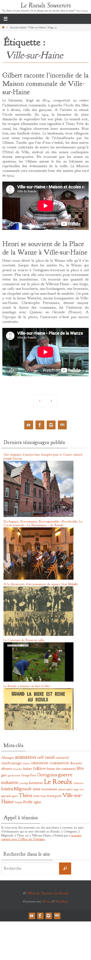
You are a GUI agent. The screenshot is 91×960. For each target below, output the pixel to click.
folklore (39, 768)
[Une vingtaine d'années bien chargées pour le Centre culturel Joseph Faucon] (39, 516)
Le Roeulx (58, 781)
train (36, 795)
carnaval (62, 757)
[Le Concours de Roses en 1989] (39, 681)
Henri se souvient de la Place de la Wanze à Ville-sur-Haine (45, 248)
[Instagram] (51, 425)
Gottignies (47, 775)
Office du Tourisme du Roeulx (47, 893)
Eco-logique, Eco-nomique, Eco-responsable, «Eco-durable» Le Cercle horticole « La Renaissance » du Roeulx (43, 523)
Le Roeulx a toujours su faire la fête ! (27, 686)
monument (49, 789)
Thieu (25, 795)
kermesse (36, 782)
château (26, 763)
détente (6, 768)
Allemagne (7, 758)
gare (4, 775)
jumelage (23, 783)
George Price (28, 775)
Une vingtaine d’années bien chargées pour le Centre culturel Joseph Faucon (43, 456)
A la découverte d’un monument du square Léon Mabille (41, 584)
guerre (65, 774)
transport (54, 795)
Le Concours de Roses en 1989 (24, 640)
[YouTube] (28, 425)
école (28, 802)
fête (80, 768)
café (40, 757)
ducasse (76, 763)
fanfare (27, 768)
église (37, 802)
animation (25, 756)
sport (15, 796)
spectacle (6, 796)
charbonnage (11, 763)
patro (70, 789)
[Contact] (62, 425)
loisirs (7, 789)
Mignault (23, 789)
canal (50, 757)
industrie (9, 782)
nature (62, 789)
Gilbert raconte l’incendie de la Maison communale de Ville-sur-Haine (45, 83)
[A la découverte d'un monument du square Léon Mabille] (39, 635)
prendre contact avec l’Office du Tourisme (41, 837)
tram (43, 796)
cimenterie (39, 763)
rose (82, 789)
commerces (59, 763)
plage (76, 789)
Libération (78, 783)
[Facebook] (39, 425)
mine (37, 789)
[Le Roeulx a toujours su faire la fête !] (39, 729)
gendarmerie (14, 775)
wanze (18, 802)
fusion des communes (61, 768)
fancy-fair (17, 769)
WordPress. (61, 901)
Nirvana (46, 901)
